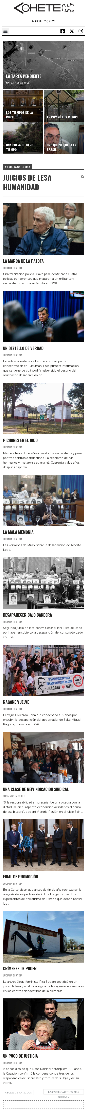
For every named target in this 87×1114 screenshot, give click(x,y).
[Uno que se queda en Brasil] (63, 138)
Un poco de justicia (20, 1056)
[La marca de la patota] (43, 229)
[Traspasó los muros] (63, 105)
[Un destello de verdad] (43, 316)
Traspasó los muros (62, 117)
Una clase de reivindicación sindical (36, 789)
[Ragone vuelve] (43, 670)
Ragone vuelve (16, 702)
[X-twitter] (72, 31)
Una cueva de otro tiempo (19, 147)
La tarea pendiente (23, 76)
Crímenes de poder (20, 968)
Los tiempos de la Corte (19, 114)
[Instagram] (81, 31)
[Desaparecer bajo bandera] (43, 583)
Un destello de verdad (23, 348)
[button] (5, 31)
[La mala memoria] (43, 500)
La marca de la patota (23, 261)
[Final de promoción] (43, 845)
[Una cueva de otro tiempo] (23, 138)
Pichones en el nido (20, 440)
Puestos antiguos (19, 1092)
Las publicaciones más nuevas (63, 1092)
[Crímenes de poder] (43, 937)
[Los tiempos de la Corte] (23, 105)
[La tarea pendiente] (43, 65)
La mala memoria (18, 532)
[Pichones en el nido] (43, 408)
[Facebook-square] (62, 31)
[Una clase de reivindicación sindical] (43, 757)
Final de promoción (20, 877)
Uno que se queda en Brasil (61, 147)
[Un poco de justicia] (43, 1024)
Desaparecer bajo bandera (27, 615)
